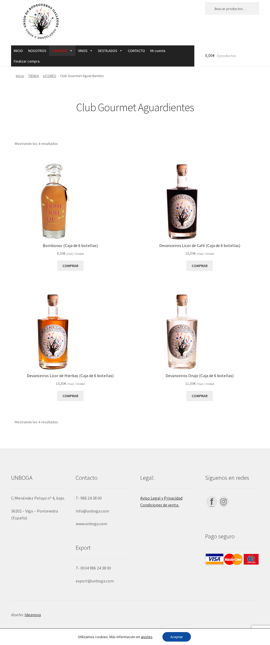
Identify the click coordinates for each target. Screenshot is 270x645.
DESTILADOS (107, 50)
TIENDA (33, 75)
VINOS (83, 50)
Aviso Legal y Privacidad (161, 498)
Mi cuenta (157, 50)
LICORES (49, 75)
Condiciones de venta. (159, 505)
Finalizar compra (27, 61)
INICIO (18, 50)
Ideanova (33, 614)
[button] (62, 50)
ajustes (146, 636)
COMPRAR (70, 265)
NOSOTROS (37, 50)
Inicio (20, 75)
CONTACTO (136, 50)
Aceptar (176, 636)
